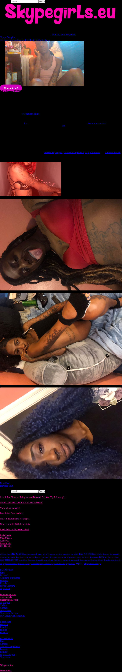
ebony (6, 40)
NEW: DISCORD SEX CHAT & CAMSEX (21, 502)
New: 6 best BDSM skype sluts (15, 524)
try (25, 123)
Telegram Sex (6, 665)
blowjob (46, 554)
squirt (79, 563)
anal (14, 553)
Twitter (3, 605)
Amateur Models (113, 152)
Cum (76, 554)
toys (86, 563)
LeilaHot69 (5, 535)
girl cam (45, 557)
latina (101, 557)
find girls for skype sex (101, 554)
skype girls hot (98, 560)
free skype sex (36, 557)
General (3, 575)
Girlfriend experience (10, 577)
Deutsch (4, 624)
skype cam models (86, 560)
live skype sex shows (112, 557)
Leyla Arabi (5, 543)
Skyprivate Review (9, 613)
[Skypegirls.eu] (61, 14)
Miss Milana (6, 538)
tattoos (46, 40)
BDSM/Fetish (6, 569)
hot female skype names (90, 557)
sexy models (6, 597)
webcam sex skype (30, 113)
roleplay (9, 559)
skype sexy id (70, 564)
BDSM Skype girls (53, 152)
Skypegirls (71, 34)
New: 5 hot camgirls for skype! (14, 518)
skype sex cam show (10, 564)
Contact (3, 608)
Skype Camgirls (7, 37)
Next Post (4, 483)
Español (4, 627)
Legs (41, 40)
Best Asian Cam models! (11, 513)
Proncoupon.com (8, 594)
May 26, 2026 (59, 34)
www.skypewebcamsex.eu (12, 616)
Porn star (4, 580)
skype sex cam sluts (97, 123)
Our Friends (5, 610)
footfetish (34, 40)
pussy (2, 560)
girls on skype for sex (74, 557)
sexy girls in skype (25, 560)
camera (52, 554)
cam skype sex (68, 554)
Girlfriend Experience (74, 152)
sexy (15, 559)
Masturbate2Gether (9, 599)
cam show (59, 554)
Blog (2, 572)
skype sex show (45, 564)
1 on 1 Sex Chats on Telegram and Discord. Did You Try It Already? (32, 497)
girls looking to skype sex (57, 557)
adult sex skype (5, 554)
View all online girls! (10, 508)
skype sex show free (58, 564)
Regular (3, 583)
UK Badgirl (5, 546)
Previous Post (6, 486)
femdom (21, 40)
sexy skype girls (37, 560)
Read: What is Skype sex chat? (14, 529)
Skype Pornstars (92, 152)
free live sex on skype (12, 557)
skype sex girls (22, 564)
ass (1, 40)
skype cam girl (63, 560)
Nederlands (5, 622)
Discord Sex (6, 670)
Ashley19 (4, 540)
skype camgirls (74, 560)
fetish (27, 40)
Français (4, 632)
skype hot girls (109, 560)
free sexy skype (25, 557)
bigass (40, 554)
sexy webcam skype (51, 560)
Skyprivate (5, 588)
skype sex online (34, 564)
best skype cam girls (30, 554)
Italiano (3, 630)
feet (85, 554)
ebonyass (13, 40)
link (63, 125)
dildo (81, 554)
